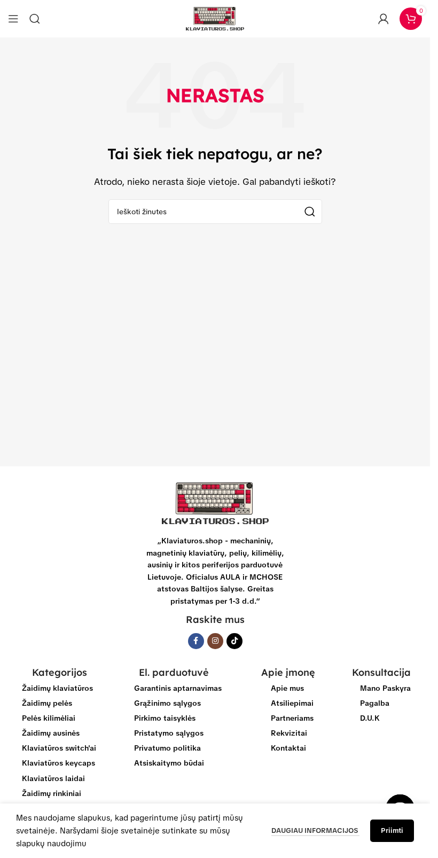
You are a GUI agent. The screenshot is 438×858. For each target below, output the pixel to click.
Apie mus (287, 688)
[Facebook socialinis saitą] (196, 641)
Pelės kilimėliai (48, 718)
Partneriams (292, 718)
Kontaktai (288, 748)
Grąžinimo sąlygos (167, 703)
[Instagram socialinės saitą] (215, 641)
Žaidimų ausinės (51, 733)
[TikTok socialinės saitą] (234, 641)
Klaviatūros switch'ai (59, 748)
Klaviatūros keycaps (58, 763)
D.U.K (370, 718)
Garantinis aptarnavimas (178, 688)
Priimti (392, 830)
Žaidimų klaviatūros (57, 688)
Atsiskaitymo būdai (169, 763)
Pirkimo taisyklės (164, 718)
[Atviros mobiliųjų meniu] (13, 18)
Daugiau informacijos (315, 830)
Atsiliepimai (292, 703)
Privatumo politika (167, 748)
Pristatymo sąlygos (169, 733)
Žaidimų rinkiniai (51, 793)
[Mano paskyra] (383, 18)
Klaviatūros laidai (53, 778)
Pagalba (374, 703)
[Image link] (215, 502)
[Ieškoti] (34, 18)
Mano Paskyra (385, 688)
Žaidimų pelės (47, 703)
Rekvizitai (289, 733)
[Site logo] (215, 18)
